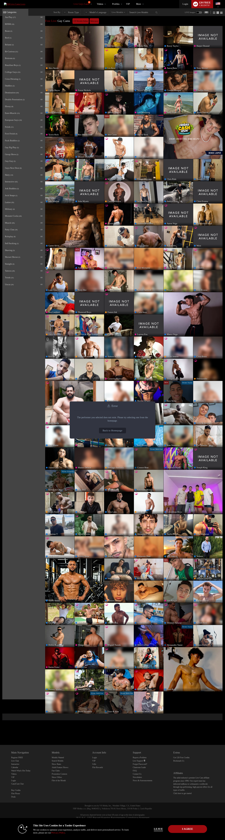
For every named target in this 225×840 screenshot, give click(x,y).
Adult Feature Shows (60, 767)
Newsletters (137, 777)
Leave (158, 829)
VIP (128, 4)
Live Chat (15, 761)
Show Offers (57, 777)
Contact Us (137, 774)
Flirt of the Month (59, 780)
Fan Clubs (56, 771)
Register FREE (17, 757)
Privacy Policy (58, 832)
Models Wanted (58, 757)
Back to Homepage (112, 430)
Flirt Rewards (97, 767)
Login (185, 4)
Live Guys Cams (82, 3)
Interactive (15, 764)
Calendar (14, 767)
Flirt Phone (15, 793)
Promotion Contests (59, 774)
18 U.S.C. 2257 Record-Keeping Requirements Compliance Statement (112, 817)
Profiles (115, 4)
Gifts (94, 764)
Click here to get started (182, 793)
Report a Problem (139, 757)
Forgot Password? (140, 764)
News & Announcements (142, 780)
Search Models (57, 761)
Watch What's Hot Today (20, 771)
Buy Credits (16, 790)
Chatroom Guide (139, 767)
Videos (100, 4)
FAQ (135, 771)
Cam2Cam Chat (17, 784)
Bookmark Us (178, 761)
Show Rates (56, 764)
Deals (13, 797)
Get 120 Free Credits (181, 757)
